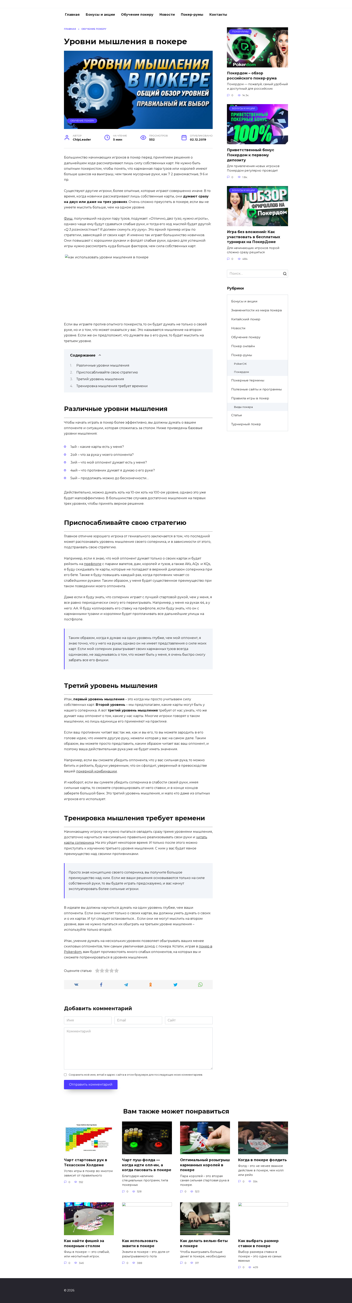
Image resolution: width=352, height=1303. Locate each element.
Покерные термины (247, 380)
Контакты (218, 15)
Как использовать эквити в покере (140, 1243)
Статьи (236, 415)
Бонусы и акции (100, 15)
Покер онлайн (243, 346)
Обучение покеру (137, 15)
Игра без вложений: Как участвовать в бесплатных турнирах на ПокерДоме (253, 237)
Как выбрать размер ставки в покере (258, 1243)
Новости (167, 15)
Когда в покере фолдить (262, 1160)
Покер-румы (192, 15)
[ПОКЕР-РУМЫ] (257, 65)
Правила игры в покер (250, 398)
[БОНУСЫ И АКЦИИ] (257, 142)
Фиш (68, 218)
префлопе (92, 564)
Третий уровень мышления (100, 379)
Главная (72, 15)
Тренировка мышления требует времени (112, 386)
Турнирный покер (246, 424)
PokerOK (240, 363)
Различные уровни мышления (102, 365)
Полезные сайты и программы (256, 389)
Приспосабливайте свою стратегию (107, 372)
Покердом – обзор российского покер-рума (252, 75)
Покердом (241, 371)
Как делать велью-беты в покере (204, 1243)
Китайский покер (245, 319)
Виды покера (243, 407)
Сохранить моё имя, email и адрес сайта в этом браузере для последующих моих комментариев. (136, 1074)
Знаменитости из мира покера (256, 310)
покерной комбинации (96, 771)
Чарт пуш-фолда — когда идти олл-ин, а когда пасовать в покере (146, 1165)
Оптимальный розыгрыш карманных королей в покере (205, 1165)
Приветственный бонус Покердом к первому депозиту (250, 155)
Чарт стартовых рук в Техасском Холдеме (85, 1162)
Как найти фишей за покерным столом (84, 1243)
